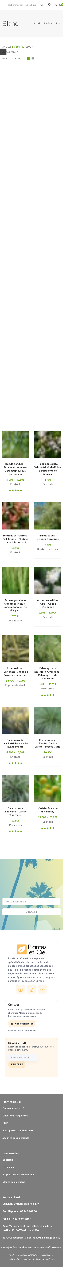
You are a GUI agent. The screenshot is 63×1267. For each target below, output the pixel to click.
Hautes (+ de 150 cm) (21, 268)
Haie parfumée (16, 257)
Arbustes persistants (21, 132)
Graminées (51, 207)
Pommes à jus (16, 368)
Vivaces (12, 404)
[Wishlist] (50, 4)
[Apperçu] (13, 463)
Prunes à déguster (19, 378)
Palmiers (30, 303)
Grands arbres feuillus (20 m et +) (28, 212)
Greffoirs (31, 222)
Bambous (13, 147)
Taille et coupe (16, 399)
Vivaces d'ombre (34, 404)
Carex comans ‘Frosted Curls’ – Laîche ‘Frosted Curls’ (48, 743)
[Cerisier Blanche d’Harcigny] (47, 788)
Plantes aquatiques (42, 318)
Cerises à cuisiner (32, 162)
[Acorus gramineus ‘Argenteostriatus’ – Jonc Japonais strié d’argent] (15, 580)
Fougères (45, 192)
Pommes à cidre (33, 358)
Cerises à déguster (19, 167)
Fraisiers (33, 197)
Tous (5, 71)
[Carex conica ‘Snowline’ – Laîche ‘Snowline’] (15, 788)
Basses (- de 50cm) (19, 157)
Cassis (11, 162)
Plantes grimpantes (20, 328)
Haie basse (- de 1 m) (20, 227)
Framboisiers (15, 202)
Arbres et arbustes (19, 96)
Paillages (13, 303)
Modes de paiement (13, 1181)
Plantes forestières (46, 323)
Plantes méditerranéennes (24, 348)
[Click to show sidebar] (3, 52)
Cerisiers (43, 167)
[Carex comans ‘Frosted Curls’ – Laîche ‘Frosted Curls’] (47, 720)
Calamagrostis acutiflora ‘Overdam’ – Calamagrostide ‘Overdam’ (47, 673)
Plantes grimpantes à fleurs (25, 333)
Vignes (54, 399)
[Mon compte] (55, 4)
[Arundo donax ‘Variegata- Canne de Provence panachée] (15, 648)
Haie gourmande (18, 242)
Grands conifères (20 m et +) (25, 217)
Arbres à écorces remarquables (27, 86)
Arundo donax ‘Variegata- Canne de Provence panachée (15, 671)
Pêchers (47, 303)
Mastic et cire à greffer (22, 283)
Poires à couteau (18, 353)
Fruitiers (35, 202)
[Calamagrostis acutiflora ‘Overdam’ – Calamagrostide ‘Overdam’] (47, 648)
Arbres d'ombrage (44, 91)
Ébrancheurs (37, 187)
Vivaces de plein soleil (21, 409)
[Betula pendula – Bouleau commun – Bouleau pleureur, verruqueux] (15, 444)
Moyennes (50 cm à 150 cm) (25, 288)
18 (14, 58)
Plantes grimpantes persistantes (28, 343)
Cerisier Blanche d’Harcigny (48, 810)
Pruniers (42, 378)
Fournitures (15, 197)
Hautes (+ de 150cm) (20, 273)
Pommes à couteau (19, 363)
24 (18, 58)
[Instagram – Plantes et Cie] (31, 989)
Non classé (14, 298)
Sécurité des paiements (15, 1137)
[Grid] (28, 58)
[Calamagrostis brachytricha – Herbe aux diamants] (15, 720)
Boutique (7, 1159)
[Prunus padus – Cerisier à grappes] (47, 515)
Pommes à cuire (48, 363)
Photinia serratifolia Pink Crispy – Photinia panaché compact (15, 539)
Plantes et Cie (29, 1247)
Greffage (13, 222)
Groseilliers (51, 222)
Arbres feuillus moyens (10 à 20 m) (29, 101)
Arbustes (13, 106)
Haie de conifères (18, 232)
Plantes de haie (17, 323)
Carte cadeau (46, 157)
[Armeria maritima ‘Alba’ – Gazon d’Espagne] (47, 580)
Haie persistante (43, 257)
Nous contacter (24, 1023)
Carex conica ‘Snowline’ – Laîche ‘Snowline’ (15, 812)
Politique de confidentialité (18, 1130)
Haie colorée (47, 227)
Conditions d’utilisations (33, 1259)
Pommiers (36, 368)
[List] (33, 58)
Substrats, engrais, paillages (25, 394)
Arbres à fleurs (17, 91)
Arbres (45, 81)
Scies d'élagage (17, 383)
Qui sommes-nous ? (13, 1108)
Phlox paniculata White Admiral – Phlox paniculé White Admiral (47, 468)
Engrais (56, 187)
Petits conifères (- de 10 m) (24, 313)
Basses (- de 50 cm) (19, 152)
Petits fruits (15, 318)
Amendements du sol (21, 81)
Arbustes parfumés (20, 127)
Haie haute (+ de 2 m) (20, 247)
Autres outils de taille (21, 137)
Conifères (30, 172)
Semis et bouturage (20, 389)
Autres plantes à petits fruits (26, 142)
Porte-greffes (16, 373)
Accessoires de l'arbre (28, 71)
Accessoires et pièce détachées (28, 76)
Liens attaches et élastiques (25, 278)
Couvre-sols (15, 187)
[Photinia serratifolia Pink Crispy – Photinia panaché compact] (15, 515)
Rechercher (42, 5)
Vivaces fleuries (17, 419)
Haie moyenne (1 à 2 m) (22, 252)
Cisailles (12, 172)
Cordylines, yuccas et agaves (26, 182)
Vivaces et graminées (21, 414)
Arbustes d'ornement (21, 122)
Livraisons (8, 1167)
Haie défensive (46, 232)
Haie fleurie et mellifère (22, 237)
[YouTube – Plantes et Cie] (42, 989)
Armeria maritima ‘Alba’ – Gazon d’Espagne (47, 603)
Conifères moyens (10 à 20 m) (26, 177)
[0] (60, 5)
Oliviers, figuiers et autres (44, 298)
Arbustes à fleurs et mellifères (27, 111)
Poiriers (12, 358)
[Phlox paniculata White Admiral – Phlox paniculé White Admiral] (47, 444)
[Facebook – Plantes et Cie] (20, 989)
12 (10, 58)
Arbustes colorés (18, 116)
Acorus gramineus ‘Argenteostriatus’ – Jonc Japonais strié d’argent (15, 605)
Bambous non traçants (40, 147)
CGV (5, 1122)
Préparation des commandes (18, 1174)
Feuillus (12, 192)
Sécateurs (40, 383)
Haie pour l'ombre (18, 263)
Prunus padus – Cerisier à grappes (48, 537)
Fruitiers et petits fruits (22, 207)
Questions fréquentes (15, 1115)
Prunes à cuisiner (43, 373)
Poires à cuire (43, 353)
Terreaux (38, 399)
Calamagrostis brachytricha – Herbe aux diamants (15, 743)
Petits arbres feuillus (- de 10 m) (28, 308)
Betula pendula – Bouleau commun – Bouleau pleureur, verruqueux (15, 468)
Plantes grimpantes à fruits (25, 338)
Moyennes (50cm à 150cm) (24, 293)
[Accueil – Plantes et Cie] (31, 949)
